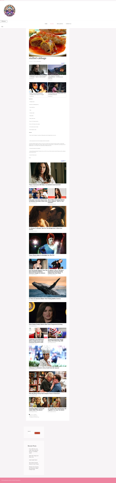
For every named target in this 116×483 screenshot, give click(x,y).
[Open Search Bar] (58, 26)
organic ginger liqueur (33, 459)
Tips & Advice (60, 23)
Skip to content (2, 0)
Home (46, 23)
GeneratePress (18, 480)
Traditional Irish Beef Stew (34, 417)
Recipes (52, 23)
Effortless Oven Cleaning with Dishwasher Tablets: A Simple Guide (33, 468)
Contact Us (68, 23)
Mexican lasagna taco (33, 415)
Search (29, 431)
